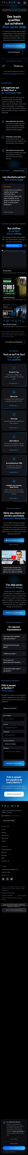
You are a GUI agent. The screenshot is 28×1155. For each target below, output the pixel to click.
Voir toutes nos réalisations (14, 342)
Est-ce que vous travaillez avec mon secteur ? (12, 637)
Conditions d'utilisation (7, 895)
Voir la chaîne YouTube (15, 540)
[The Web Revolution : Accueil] (8, 2)
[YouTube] (11, 879)
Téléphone (6, 731)
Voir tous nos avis (18, 171)
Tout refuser (14, 1139)
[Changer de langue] (19, 3)
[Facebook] (3, 879)
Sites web (4, 855)
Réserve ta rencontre (10, 708)
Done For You (5, 835)
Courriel (6, 724)
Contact (4, 841)
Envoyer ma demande (14, 763)
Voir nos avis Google (8, 820)
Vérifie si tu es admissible (14, 46)
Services (4, 832)
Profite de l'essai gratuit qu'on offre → (14, 74)
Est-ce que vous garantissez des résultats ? (12, 661)
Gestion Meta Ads (6, 849)
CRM (3, 858)
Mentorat (4, 852)
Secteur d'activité (9, 740)
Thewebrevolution (18, 910)
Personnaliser (14, 1143)
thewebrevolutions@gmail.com (10, 869)
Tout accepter (14, 1148)
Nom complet (7, 715)
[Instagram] (7, 879)
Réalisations (5, 838)
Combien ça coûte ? (10, 654)
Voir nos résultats (14, 52)
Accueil (4, 829)
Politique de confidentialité (8, 893)
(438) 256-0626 (6, 872)
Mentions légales (22, 895)
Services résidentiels (13, 245)
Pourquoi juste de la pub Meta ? (11, 646)
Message (6, 748)
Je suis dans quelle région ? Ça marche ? (12, 670)
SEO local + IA (5, 861)
